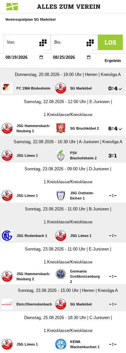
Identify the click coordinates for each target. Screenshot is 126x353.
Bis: (58, 42)
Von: (11, 42)
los (110, 42)
